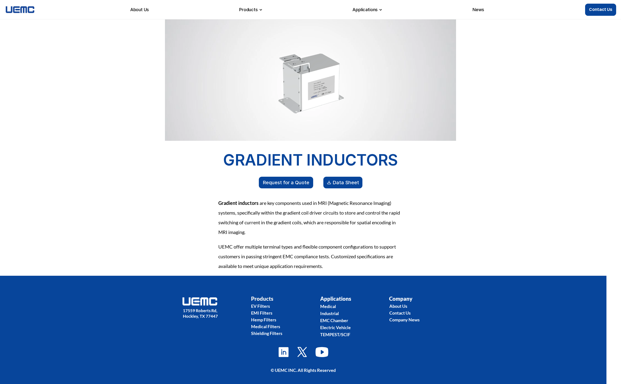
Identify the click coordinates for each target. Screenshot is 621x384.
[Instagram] (284, 352)
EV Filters (260, 306)
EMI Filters (261, 313)
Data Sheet (346, 182)
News (478, 9)
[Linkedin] (302, 352)
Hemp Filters (263, 319)
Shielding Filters (266, 333)
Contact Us (400, 313)
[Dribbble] (322, 352)
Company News (404, 319)
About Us (139, 9)
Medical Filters (265, 326)
